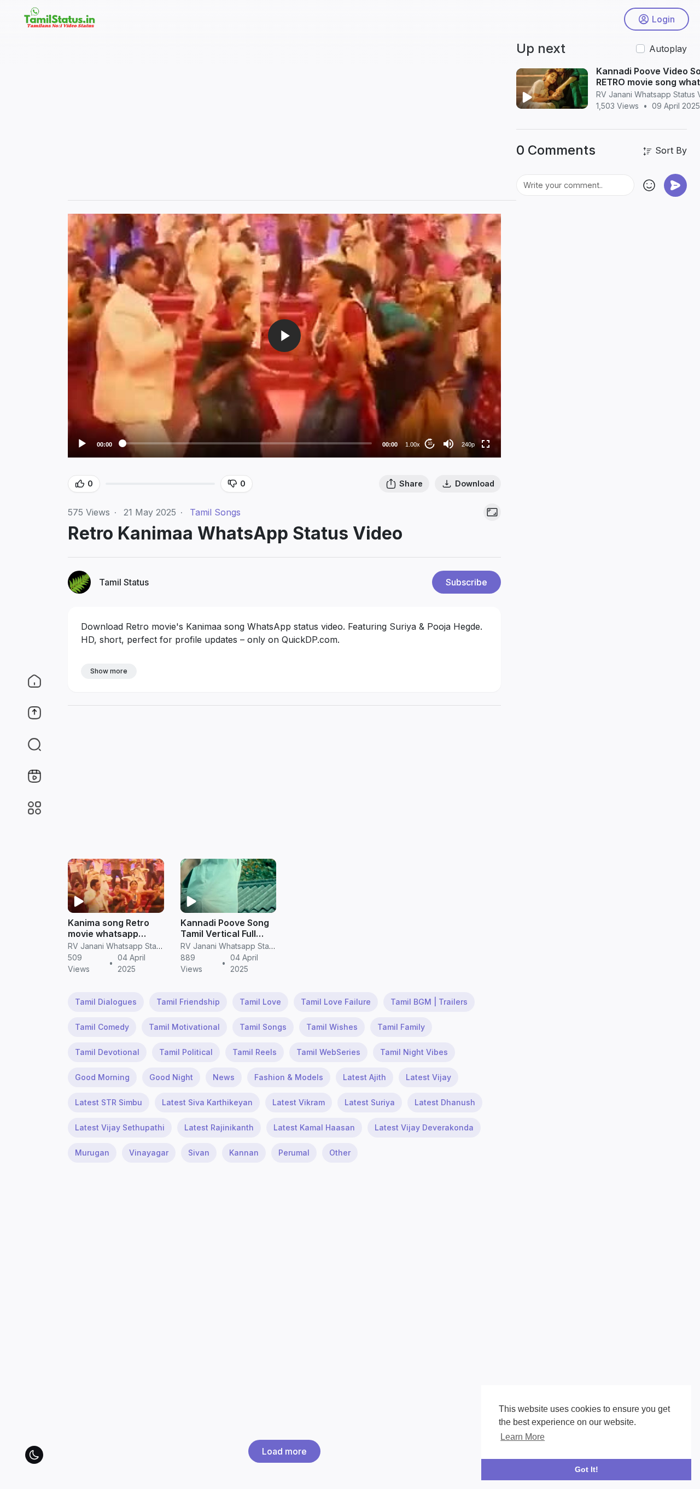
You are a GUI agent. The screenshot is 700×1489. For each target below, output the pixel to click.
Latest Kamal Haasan (314, 1127)
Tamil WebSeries (328, 1052)
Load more (284, 1451)
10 (430, 443)
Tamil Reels (254, 1052)
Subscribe (466, 582)
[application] (284, 336)
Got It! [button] (586, 1469)
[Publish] (675, 185)
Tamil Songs (215, 512)
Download (474, 483)
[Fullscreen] (485, 443)
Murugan (92, 1152)
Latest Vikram (298, 1102)
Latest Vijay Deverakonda (424, 1127)
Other (340, 1152)
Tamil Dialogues (106, 1001)
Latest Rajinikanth (219, 1127)
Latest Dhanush (445, 1102)
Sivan (198, 1152)
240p (468, 444)
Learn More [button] (522, 1436)
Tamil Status (124, 582)
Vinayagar (148, 1152)
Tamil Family (401, 1026)
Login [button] (663, 19)
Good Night (171, 1077)
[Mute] (448, 443)
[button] (27, 744)
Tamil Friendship (188, 1001)
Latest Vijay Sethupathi (120, 1127)
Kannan (244, 1152)
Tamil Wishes (332, 1026)
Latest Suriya (370, 1102)
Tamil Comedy (102, 1026)
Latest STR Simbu (108, 1102)
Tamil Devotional (107, 1052)
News (224, 1077)
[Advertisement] (377, 114)
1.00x (412, 444)
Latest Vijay (428, 1077)
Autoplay (668, 48)
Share (411, 483)
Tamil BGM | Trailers (429, 1001)
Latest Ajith (364, 1077)
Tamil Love (260, 1001)
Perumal (294, 1152)
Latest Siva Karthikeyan (207, 1102)
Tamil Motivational (184, 1026)
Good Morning (102, 1077)
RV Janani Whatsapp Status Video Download (149, 946)
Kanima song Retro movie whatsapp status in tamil (108, 933)
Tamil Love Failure (336, 1001)
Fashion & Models (288, 1077)
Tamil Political (186, 1052)
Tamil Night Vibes (414, 1052)
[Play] (82, 443)
